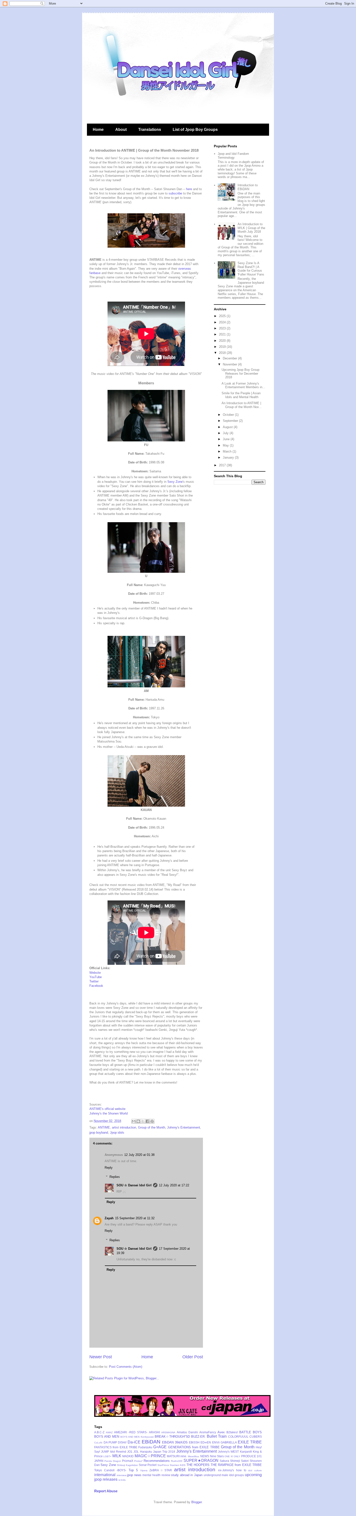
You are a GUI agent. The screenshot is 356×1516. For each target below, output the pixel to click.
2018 (223, 353)
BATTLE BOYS (250, 1432)
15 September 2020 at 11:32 (135, 1218)
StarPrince (163, 1465)
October (229, 414)
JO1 (129, 1451)
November (230, 364)
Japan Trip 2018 (164, 1451)
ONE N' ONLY (232, 1456)
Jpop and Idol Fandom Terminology (233, 155)
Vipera (143, 1470)
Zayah (109, 1218)
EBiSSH (194, 1442)
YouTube (95, 977)
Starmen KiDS (178, 1465)
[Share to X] (142, 1121)
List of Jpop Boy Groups (195, 129)
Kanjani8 (246, 1451)
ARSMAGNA (168, 1432)
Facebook (96, 986)
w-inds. (122, 1480)
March (227, 451)
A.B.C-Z (99, 1432)
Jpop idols (117, 1132)
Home (98, 129)
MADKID (128, 1456)
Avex (221, 1432)
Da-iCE (134, 1442)
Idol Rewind (118, 1451)
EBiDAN (151, 1441)
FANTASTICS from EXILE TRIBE (115, 1447)
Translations (149, 129)
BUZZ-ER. (198, 1436)
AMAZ (109, 1432)
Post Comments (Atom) (125, 1366)
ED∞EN (206, 1442)
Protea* (138, 1461)
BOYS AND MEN (106, 1436)
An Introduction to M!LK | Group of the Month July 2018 (251, 227)
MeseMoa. (194, 1456)
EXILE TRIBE (250, 1442)
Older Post (192, 1356)
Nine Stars (217, 1456)
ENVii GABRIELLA (224, 1442)
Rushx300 (176, 1461)
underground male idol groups (224, 1475)
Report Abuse (105, 1491)
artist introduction (124, 1127)
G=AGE (160, 1447)
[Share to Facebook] (147, 1121)
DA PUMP (110, 1442)
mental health (151, 1475)
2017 (223, 465)
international (105, 1475)
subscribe (175, 193)
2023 (223, 328)
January (229, 457)
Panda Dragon (112, 1461)
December (230, 358)
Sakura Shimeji (230, 1460)
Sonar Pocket (147, 1464)
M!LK (116, 1456)
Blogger (196, 1502)
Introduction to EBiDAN (248, 187)
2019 (223, 347)
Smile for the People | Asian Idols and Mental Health (241, 395)
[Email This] (133, 1121)
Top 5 (133, 1470)
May (226, 445)
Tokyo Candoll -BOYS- (110, 1470)
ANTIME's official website (107, 1109)
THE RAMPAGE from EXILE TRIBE (236, 1465)
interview (121, 1475)
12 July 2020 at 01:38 (139, 1155)
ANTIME (104, 1127)
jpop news (134, 1475)
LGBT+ (107, 1456)
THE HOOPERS (197, 1465)
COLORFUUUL (238, 1436)
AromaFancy (207, 1432)
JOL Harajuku (142, 1451)
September (231, 421)
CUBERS (255, 1436)
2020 (223, 340)
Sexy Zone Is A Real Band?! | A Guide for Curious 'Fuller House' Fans (251, 268)
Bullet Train (217, 1436)
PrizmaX (127, 1460)
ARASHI (154, 1432)
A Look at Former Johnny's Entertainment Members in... (243, 385)
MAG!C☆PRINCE (150, 1456)
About (121, 129)
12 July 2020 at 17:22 (174, 1185)
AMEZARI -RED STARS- (130, 1432)
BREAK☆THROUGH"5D (172, 1436)
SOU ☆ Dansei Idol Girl (134, 1185)
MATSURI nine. (177, 1456)
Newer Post (100, 1356)
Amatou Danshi (187, 1432)
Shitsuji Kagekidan (127, 1465)
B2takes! (232, 1432)
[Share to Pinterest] (152, 1121)
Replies (114, 1177)
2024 (223, 322)
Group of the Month (151, 1127)
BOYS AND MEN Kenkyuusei (137, 1436)
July (226, 433)
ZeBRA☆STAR (160, 1470)
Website (95, 972)
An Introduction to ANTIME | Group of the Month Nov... (242, 405)
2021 (223, 334)
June (227, 439)
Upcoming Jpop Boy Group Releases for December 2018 (240, 373)
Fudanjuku (145, 1447)
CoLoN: (98, 1442)
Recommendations (157, 1461)
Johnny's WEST (228, 1451)
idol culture (255, 1470)
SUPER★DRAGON (201, 1460)
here (189, 189)
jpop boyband (98, 1132)
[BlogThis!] (138, 1121)
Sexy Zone (175, 481)
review (166, 1475)
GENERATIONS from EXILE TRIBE (194, 1447)
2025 (223, 316)
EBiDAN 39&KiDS (175, 1442)
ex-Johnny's (226, 1470)
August (228, 427)
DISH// (122, 1442)
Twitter (94, 981)
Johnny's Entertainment (183, 1127)
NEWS (204, 1456)
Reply (109, 1167)
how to (241, 1470)
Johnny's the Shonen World (108, 1113)
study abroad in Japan (186, 1475)
